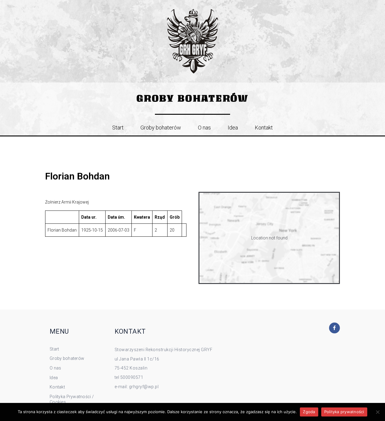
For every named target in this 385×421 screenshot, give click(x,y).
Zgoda (309, 411)
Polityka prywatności (344, 411)
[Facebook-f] (334, 328)
